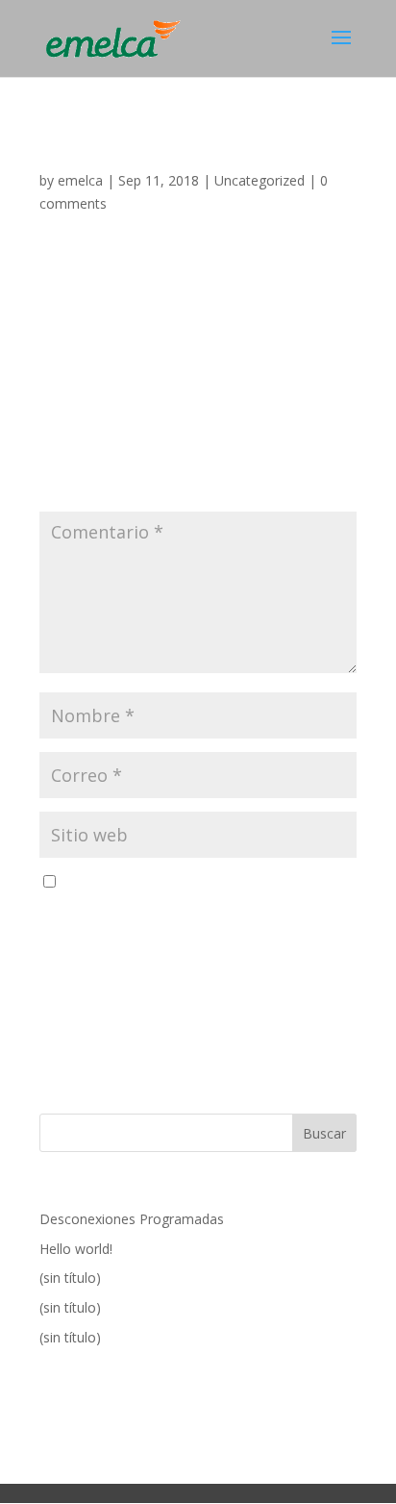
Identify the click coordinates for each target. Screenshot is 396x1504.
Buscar (324, 1133)
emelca (80, 180)
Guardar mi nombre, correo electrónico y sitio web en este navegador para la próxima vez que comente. (193, 905)
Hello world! (75, 1249)
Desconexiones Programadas (131, 1219)
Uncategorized (259, 180)
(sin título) (70, 1277)
